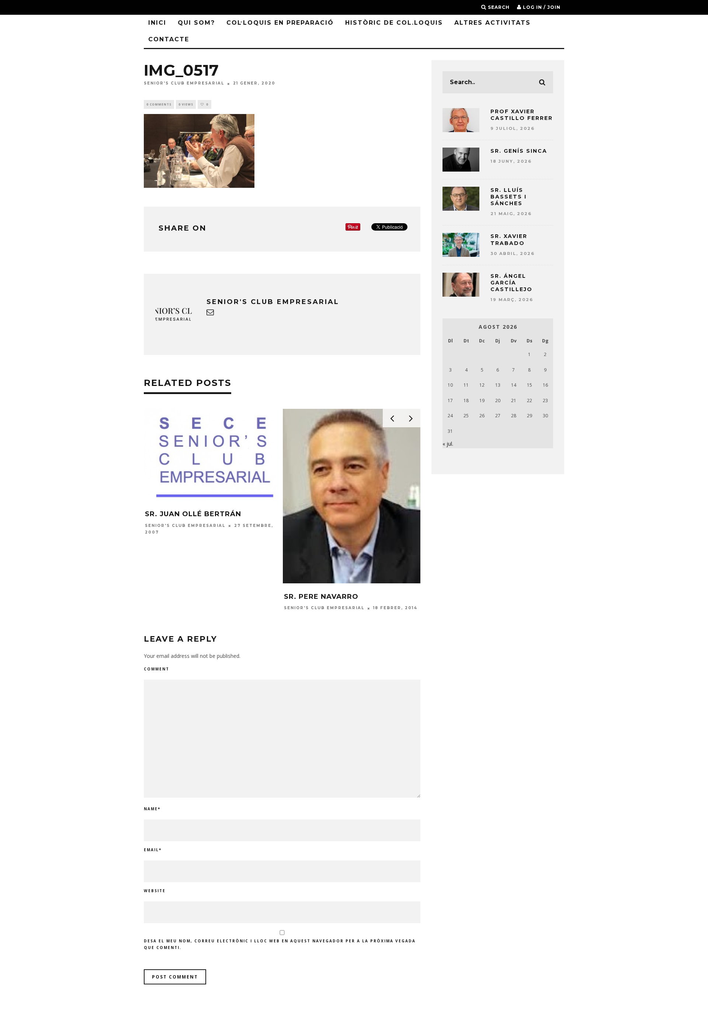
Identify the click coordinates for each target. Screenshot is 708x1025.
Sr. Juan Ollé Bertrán (193, 514)
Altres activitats (492, 22)
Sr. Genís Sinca (518, 151)
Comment (156, 669)
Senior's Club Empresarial (184, 83)
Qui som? (196, 22)
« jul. (447, 443)
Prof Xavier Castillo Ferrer (521, 114)
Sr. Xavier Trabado (508, 239)
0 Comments (158, 104)
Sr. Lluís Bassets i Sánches (508, 197)
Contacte (168, 39)
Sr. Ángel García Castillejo (511, 283)
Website (155, 890)
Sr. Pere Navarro (321, 597)
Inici (157, 22)
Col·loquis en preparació (280, 22)
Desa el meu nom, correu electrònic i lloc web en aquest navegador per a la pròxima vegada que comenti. (280, 944)
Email (153, 849)
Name (152, 808)
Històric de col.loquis (394, 22)
